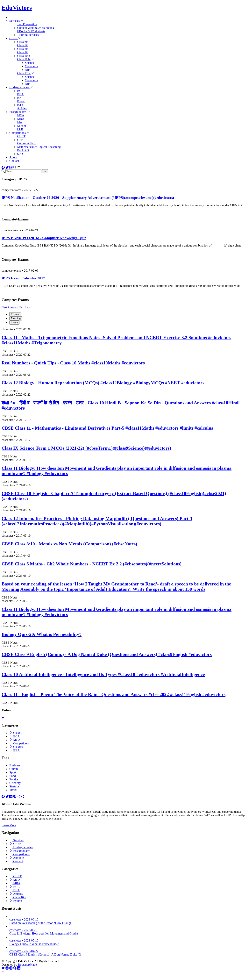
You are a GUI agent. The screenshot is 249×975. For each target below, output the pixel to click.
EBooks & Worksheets (31, 31)
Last (28, 307)
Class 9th (22, 52)
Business (14, 765)
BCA (20, 90)
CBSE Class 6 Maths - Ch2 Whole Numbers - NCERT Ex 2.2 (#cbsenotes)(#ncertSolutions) (91, 563)
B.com (21, 101)
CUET (21, 136)
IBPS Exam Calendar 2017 (23, 278)
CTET (21, 139)
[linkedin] (10, 796)
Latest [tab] (14, 322)
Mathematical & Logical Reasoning (39, 146)
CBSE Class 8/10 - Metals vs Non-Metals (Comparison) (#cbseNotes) (69, 543)
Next (21, 307)
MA (19, 122)
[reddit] (14, 796)
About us (18, 857)
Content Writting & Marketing (35, 27)
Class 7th (22, 45)
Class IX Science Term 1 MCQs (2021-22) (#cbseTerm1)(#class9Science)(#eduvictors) (86, 448)
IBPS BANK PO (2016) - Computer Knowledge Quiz (44, 238)
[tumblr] (18, 796)
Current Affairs (26, 143)
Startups (14, 786)
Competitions (21, 743)
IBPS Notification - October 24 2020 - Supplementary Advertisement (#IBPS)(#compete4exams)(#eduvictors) (88, 198)
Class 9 (17, 733)
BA (19, 97)
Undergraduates (22, 847)
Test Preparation (27, 24)
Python (17, 900)
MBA (20, 118)
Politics (13, 779)
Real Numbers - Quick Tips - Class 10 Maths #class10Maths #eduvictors (73, 362)
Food (12, 776)
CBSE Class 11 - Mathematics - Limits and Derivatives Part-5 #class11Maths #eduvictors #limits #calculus (107, 428)
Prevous (13, 307)
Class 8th (22, 48)
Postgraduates (21, 850)
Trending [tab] (16, 318)
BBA (20, 94)
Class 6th (22, 41)
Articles (22, 108)
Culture (13, 769)
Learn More (9, 825)
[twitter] (7, 796)
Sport (12, 772)
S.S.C (20, 153)
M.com (21, 125)
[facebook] (3, 796)
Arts (27, 69)
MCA (20, 115)
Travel (13, 790)
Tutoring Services (28, 34)
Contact (14, 160)
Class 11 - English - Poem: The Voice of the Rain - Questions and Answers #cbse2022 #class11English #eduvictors (113, 694)
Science (29, 62)
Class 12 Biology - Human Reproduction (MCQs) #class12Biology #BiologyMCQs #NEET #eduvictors (103, 382)
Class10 (17, 747)
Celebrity (15, 783)
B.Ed (20, 104)
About (13, 157)
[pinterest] (22, 796)
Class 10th (23, 55)
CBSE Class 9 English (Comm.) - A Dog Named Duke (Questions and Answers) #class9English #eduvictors (107, 654)
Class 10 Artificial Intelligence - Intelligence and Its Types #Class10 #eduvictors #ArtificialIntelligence (103, 674)
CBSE (16, 843)
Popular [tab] (15, 314)
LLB (20, 129)
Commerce (31, 66)
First (4, 307)
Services (18, 840)
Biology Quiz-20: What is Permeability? (42, 634)
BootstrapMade (27, 964)
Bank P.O (23, 150)
